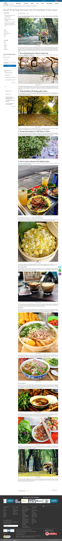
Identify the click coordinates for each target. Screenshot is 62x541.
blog (4, 36)
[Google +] (50, 0)
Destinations (18, 3)
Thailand (4, 515)
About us (57, 3)
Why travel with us (34, 516)
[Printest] (53, 0)
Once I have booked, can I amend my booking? (10, 104)
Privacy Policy (34, 512)
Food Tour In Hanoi (7, 17)
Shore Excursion (24, 511)
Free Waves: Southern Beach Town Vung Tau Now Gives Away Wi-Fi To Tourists (10, 24)
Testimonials (33, 519)
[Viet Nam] (58, 0)
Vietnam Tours (6, 31)
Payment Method (34, 514)
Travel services (49, 3)
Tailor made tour (34, 522)
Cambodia (5, 510)
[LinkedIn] (11, 533)
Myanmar (4, 512)
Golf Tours (23, 512)
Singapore (4, 514)
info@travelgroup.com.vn (21, 534)
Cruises (32, 3)
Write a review (54, 490)
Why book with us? (34, 515)
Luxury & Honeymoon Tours (26, 527)
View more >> (13, 82)
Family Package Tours (25, 520)
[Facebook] (47, 0)
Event (4, 42)
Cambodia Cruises (15, 510)
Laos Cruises (15, 511)
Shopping (5, 48)
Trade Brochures (34, 520)
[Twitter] (9, 533)
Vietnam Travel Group (7, 33)
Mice (37, 3)
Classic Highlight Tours (25, 522)
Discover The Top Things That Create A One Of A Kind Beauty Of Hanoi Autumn (23, 6)
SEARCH (9, 65)
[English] (56, 0)
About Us (33, 511)
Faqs (32, 518)
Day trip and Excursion (25, 519)
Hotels (42, 3)
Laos (4, 511)
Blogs (32, 523)
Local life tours (24, 524)
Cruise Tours (24, 514)
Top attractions (6, 49)
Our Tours (26, 3)
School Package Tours (25, 515)
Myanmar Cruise (15, 512)
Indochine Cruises (15, 514)
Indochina (4, 516)
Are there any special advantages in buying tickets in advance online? (10, 97)
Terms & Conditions (34, 510)
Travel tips (5, 46)
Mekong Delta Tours (25, 510)
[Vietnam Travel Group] (8, 3)
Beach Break (24, 523)
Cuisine (5, 43)
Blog (7, 6)
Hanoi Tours (5, 34)
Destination (5, 45)
